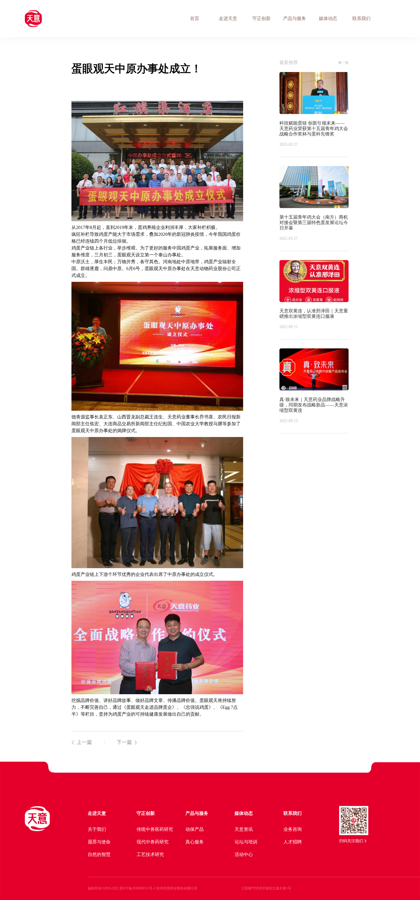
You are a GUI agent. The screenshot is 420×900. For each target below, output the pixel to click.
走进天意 (97, 813)
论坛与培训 (246, 841)
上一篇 (84, 742)
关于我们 (97, 829)
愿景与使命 (99, 841)
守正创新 (146, 813)
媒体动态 (244, 813)
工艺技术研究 (150, 854)
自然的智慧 (99, 854)
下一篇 (124, 742)
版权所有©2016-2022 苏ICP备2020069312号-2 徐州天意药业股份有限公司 (142, 888)
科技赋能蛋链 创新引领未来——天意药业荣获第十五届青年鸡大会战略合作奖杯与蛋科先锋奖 (313, 128)
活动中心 (244, 854)
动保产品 (194, 829)
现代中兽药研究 (153, 841)
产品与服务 (196, 813)
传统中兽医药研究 (155, 829)
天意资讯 (244, 829)
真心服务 (194, 841)
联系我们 (292, 813)
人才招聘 (292, 841)
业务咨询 (292, 829)
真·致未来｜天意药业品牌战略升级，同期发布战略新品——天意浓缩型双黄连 (313, 405)
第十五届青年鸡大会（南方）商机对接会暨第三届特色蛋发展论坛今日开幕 (313, 222)
